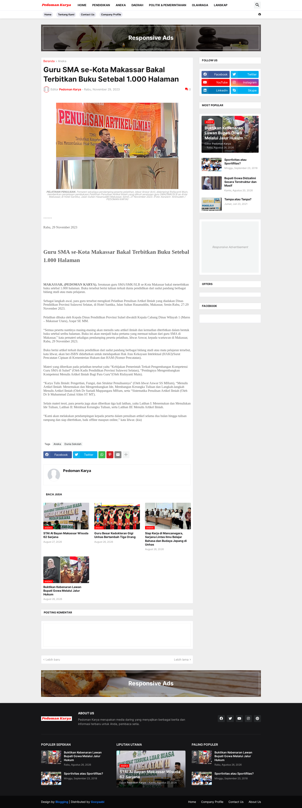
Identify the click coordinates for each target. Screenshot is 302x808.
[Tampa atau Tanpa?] (212, 204)
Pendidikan (101, 5)
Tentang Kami (66, 14)
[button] (257, 5)
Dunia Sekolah (73, 444)
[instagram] (248, 718)
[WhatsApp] (101, 454)
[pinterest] (257, 718)
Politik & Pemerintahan (167, 5)
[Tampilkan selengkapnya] (125, 454)
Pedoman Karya (77, 470)
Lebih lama (181, 659)
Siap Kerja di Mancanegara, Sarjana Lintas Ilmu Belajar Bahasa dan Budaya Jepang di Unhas (166, 538)
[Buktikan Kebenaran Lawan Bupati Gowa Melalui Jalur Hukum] (51, 757)
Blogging (61, 801)
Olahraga (200, 5)
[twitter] (230, 718)
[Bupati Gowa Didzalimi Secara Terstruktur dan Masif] (212, 183)
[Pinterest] (109, 454)
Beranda (49, 61)
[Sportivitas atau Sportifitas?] (212, 164)
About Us (255, 801)
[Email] (117, 454)
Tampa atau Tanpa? (237, 199)
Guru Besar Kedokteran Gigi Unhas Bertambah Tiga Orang (115, 535)
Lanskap (220, 5)
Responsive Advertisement (230, 247)
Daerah (137, 5)
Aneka (121, 5)
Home (82, 5)
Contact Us (88, 14)
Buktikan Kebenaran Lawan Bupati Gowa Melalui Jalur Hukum (62, 590)
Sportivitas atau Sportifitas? (235, 161)
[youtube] (239, 718)
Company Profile (111, 14)
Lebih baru (53, 659)
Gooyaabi (97, 801)
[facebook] (259, 14)
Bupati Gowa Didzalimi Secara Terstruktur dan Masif (240, 181)
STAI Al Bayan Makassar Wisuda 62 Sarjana (65, 535)
